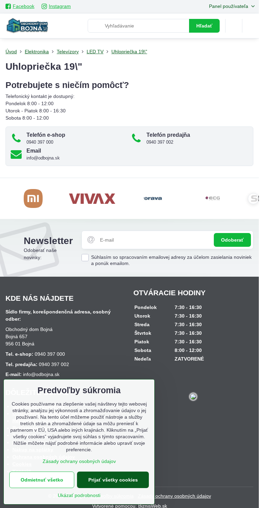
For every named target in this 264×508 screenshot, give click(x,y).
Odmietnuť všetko (42, 480)
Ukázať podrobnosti (79, 495)
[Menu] (250, 26)
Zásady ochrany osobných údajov (174, 496)
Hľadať (204, 26)
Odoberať (232, 240)
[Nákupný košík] (234, 26)
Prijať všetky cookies (113, 480)
